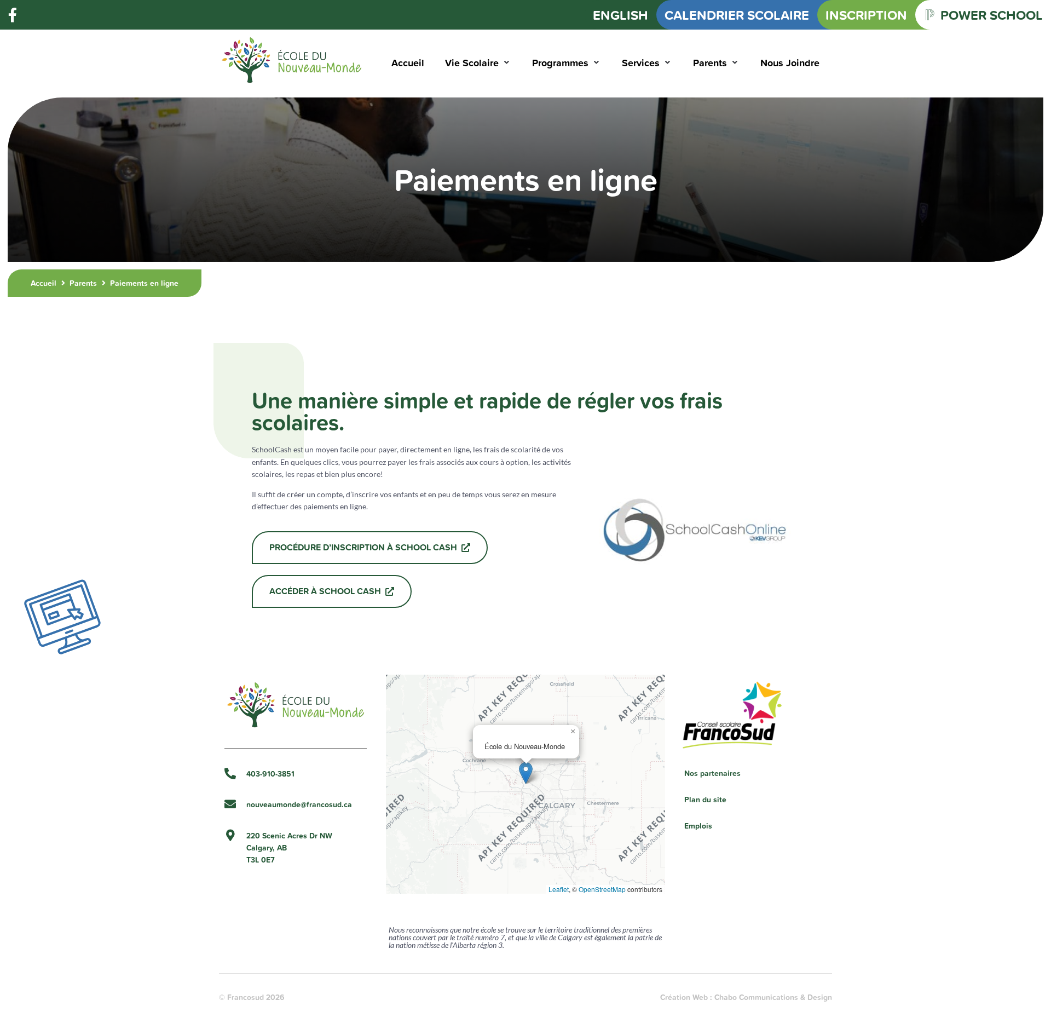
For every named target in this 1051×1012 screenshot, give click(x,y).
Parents (83, 283)
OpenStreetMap (602, 889)
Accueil (43, 283)
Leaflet (558, 889)
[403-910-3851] (230, 773)
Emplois (698, 825)
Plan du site (705, 799)
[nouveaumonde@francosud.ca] (230, 804)
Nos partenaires (712, 773)
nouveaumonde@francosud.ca (299, 804)
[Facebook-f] (12, 15)
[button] (478, 62)
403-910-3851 (270, 773)
